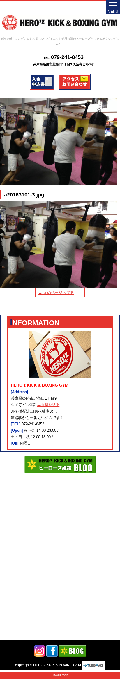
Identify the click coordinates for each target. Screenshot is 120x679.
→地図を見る (48, 404)
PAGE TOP (60, 675)
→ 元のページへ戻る (56, 292)
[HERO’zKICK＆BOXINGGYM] (60, 22)
